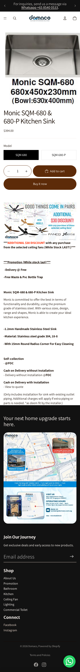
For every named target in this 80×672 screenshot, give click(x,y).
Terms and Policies (40, 655)
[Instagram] (44, 664)
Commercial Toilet (16, 610)
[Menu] (5, 18)
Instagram (10, 630)
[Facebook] (36, 664)
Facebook (10, 625)
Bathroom (10, 589)
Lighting (9, 604)
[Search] (15, 18)
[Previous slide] (5, 6)
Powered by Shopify (49, 646)
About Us (10, 578)
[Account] (65, 18)
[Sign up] (71, 556)
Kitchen (9, 594)
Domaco (32, 646)
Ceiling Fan (11, 599)
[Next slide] (75, 6)
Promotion (11, 583)
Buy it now (40, 184)
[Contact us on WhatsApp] (69, 661)
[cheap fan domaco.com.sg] (40, 221)
